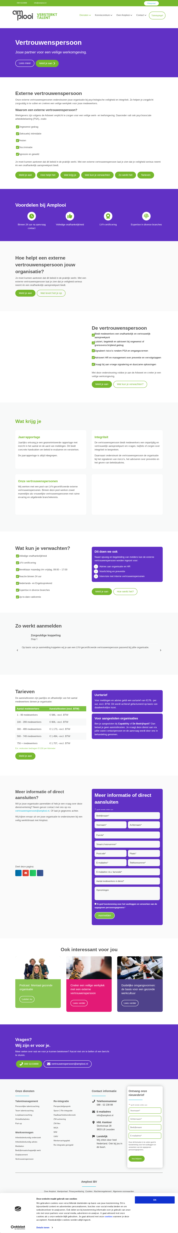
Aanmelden (104, 915)
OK (154, 1200)
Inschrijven (137, 1158)
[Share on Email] (26, 873)
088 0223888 (22, 3)
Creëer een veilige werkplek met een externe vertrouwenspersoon (88, 989)
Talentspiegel (157, 15)
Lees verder (80, 1003)
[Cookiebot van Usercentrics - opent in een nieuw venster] (18, 1227)
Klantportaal (151, 3)
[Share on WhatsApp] (33, 873)
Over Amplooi (123, 15)
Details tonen (42, 1227)
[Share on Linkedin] (18, 873)
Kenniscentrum (102, 15)
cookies (109, 1216)
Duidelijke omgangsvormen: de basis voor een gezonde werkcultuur (138, 989)
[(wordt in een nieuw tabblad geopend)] (140, 967)
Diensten (84, 15)
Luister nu (28, 999)
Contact (140, 15)
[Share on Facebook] (40, 873)
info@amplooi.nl (40, 3)
